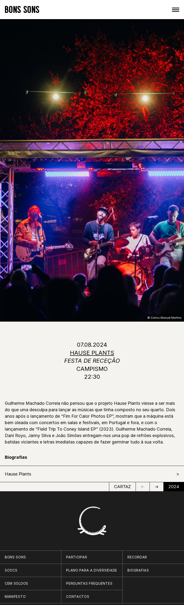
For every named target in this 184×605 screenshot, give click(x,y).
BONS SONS (22, 9)
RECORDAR (137, 557)
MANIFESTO (15, 596)
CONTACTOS (77, 596)
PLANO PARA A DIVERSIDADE (91, 570)
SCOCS (11, 570)
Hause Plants (18, 473)
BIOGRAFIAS (138, 570)
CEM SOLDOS (16, 583)
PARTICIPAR (76, 557)
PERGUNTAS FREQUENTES (89, 583)
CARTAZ (122, 486)
